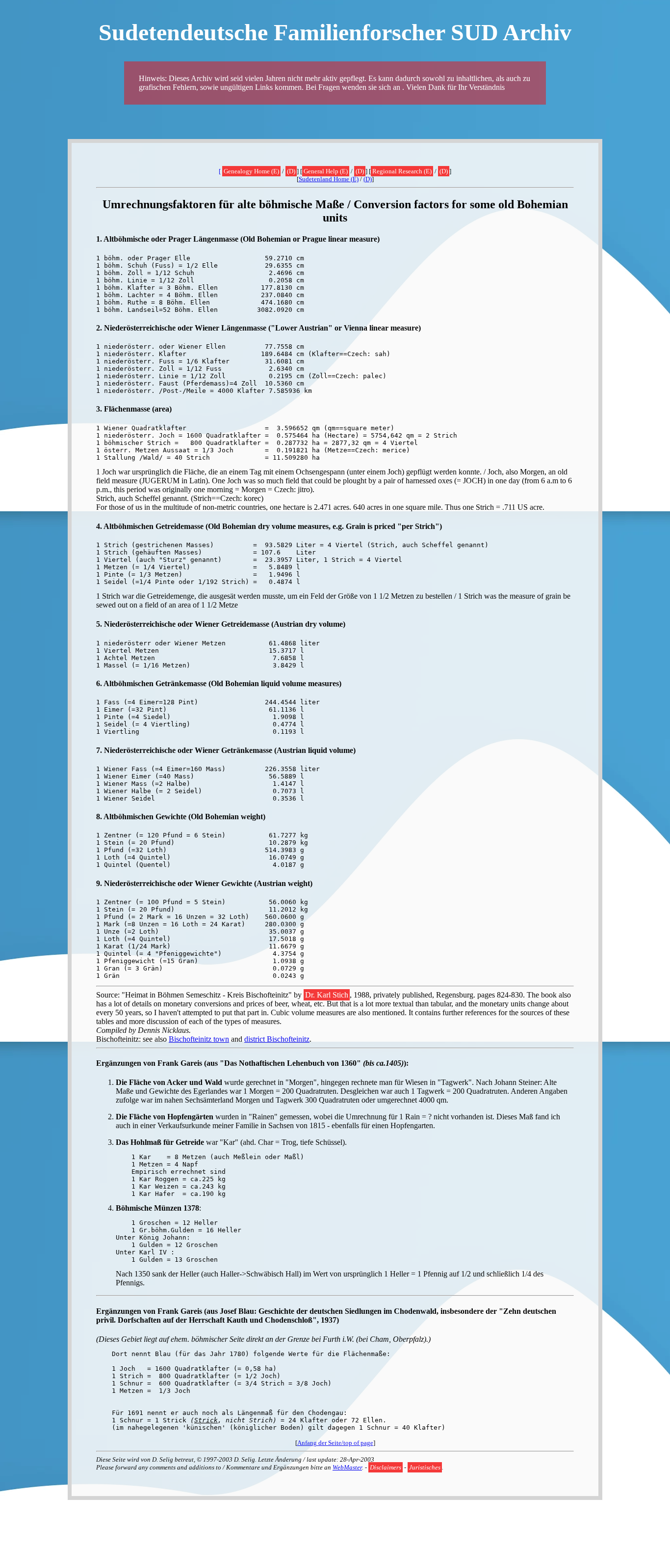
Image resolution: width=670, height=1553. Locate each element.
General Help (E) (326, 171)
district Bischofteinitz (276, 1039)
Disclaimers (385, 1467)
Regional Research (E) (402, 171)
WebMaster (347, 1467)
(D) (291, 171)
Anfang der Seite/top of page (335, 1442)
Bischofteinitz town (199, 1039)
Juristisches (424, 1467)
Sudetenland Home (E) (329, 179)
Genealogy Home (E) (251, 171)
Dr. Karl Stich (326, 995)
